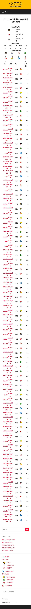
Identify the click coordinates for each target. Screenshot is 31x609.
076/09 (5, 320)
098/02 (5, 399)
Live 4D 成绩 (5, 557)
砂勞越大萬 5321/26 (7, 550)
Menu (6, 12)
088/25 (5, 69)
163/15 (5, 227)
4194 (6, 190)
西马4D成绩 (5, 559)
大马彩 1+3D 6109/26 (8, 545)
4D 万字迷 (15, 3)
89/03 (6, 395)
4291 (6, 176)
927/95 (5, 483)
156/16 (5, 218)
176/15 (5, 223)
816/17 (5, 204)
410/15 (5, 237)
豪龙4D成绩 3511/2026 (8, 539)
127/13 (5, 265)
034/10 (5, 311)
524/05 (5, 381)
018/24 (5, 93)
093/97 (5, 450)
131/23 (5, 97)
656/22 (5, 125)
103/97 (5, 446)
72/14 (6, 246)
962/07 (5, 343)
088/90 (5, 506)
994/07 (5, 339)
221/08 (5, 330)
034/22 (5, 121)
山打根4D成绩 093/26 (8, 548)
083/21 (5, 130)
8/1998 (5, 441)
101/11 (5, 292)
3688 (6, 241)
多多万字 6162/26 (7, 542)
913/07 (5, 348)
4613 (6, 153)
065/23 (5, 102)
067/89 (5, 511)
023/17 (5, 213)
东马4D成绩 (5, 574)
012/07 (5, 357)
